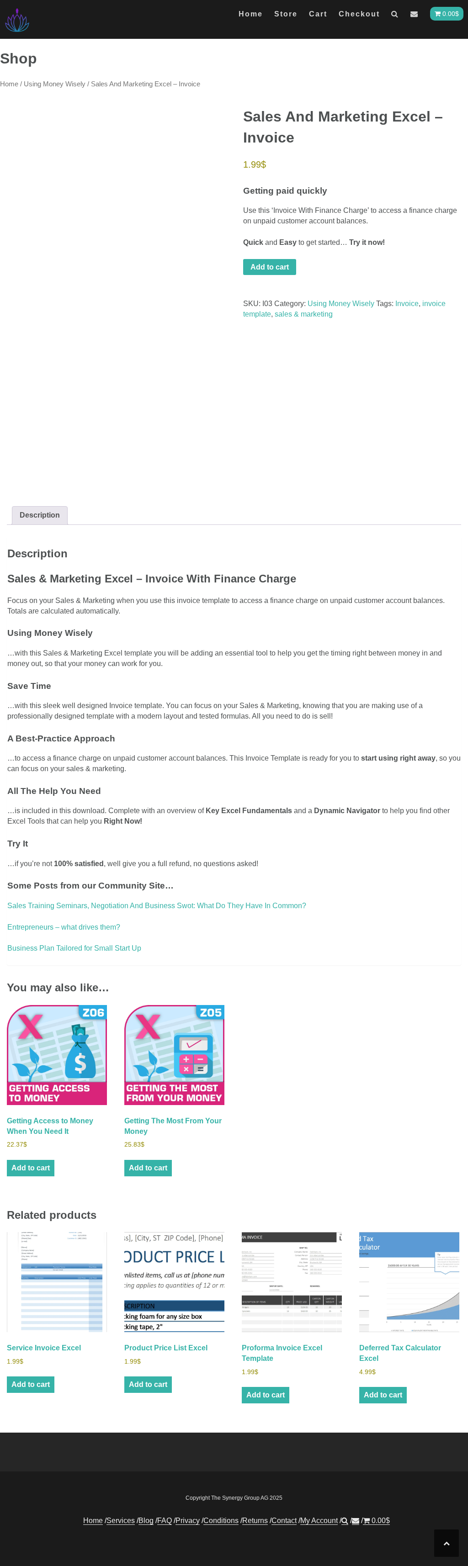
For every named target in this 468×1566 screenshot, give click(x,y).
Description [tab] (40, 515)
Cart (318, 14)
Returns (255, 1520)
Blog (146, 1520)
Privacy (188, 1520)
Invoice (407, 303)
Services (120, 1520)
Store (286, 14)
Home (251, 14)
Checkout (359, 14)
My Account (319, 1520)
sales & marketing (304, 314)
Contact (284, 1520)
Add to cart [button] (30, 1168)
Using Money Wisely (54, 84)
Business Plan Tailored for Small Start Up (74, 948)
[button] (395, 16)
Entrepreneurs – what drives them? (63, 927)
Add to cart (269, 267)
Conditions (221, 1520)
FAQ (164, 1520)
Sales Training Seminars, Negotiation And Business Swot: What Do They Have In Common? (156, 906)
